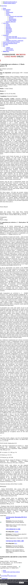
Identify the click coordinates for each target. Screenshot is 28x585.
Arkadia (16, 531)
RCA (16, 543)
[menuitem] (15, 8)
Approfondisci (3, 584)
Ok (20, 582)
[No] (7, 584)
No (22, 582)
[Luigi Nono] (3, 5)
